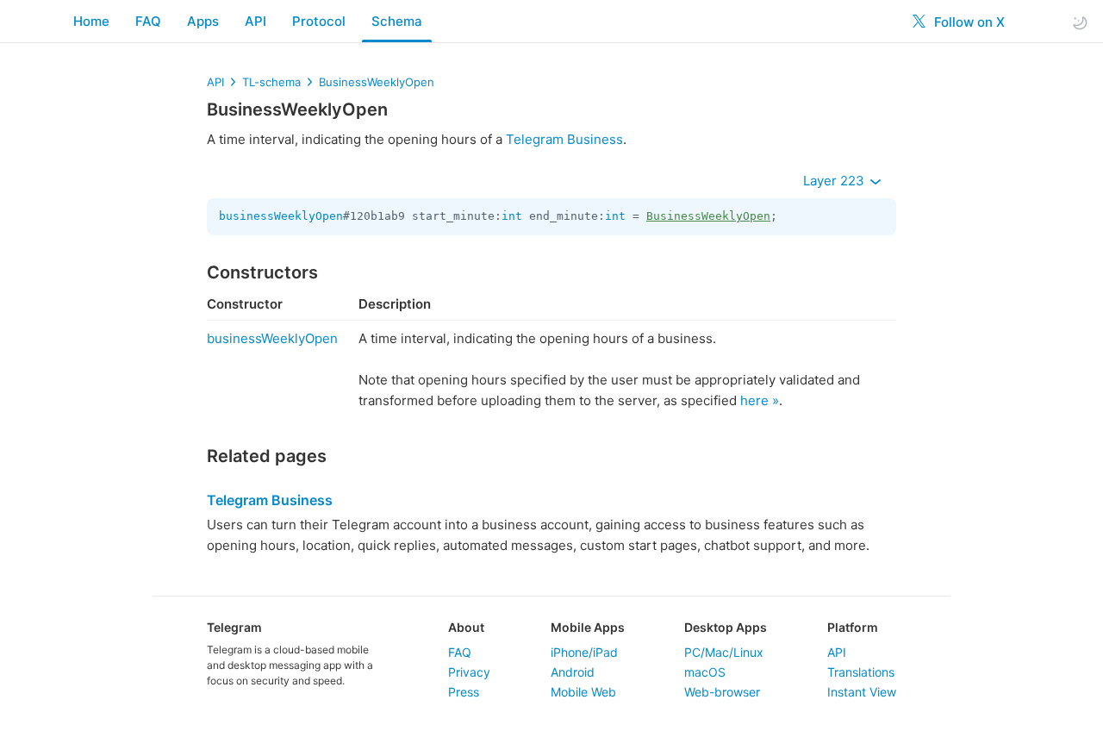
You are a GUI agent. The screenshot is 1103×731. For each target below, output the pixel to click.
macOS (705, 672)
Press (463, 691)
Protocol (319, 21)
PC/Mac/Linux (723, 652)
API (255, 21)
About (466, 627)
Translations (860, 672)
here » (759, 400)
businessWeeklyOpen (281, 215)
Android (573, 672)
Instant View (861, 691)
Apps (203, 21)
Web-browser (722, 691)
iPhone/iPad (584, 652)
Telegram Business (564, 139)
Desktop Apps (725, 627)
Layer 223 (835, 180)
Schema (396, 21)
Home (91, 21)
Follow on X (968, 22)
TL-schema (271, 82)
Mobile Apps (588, 627)
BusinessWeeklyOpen (376, 82)
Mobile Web (583, 691)
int (512, 215)
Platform (852, 627)
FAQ (148, 21)
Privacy (469, 672)
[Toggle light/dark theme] (1079, 22)
